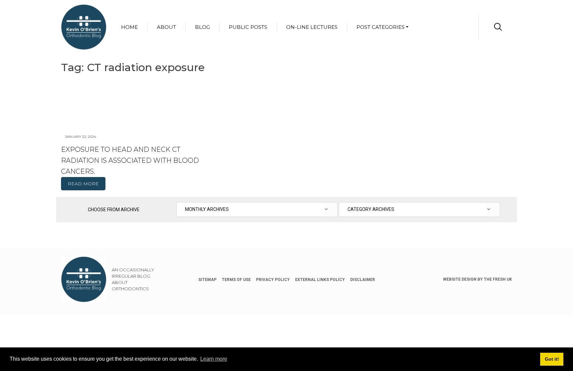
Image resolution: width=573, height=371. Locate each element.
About (166, 27)
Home (129, 27)
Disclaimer (362, 279)
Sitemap (207, 279)
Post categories (380, 27)
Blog (202, 27)
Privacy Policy (273, 279)
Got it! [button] (552, 359)
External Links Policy (320, 279)
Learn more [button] (213, 359)
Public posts (248, 27)
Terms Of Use (236, 279)
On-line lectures (312, 27)
